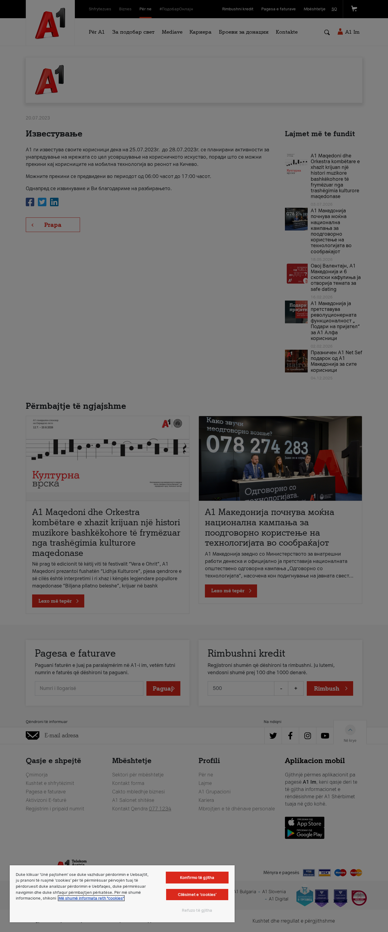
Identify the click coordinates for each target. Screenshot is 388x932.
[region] (122, 893)
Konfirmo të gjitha (197, 877)
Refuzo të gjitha (197, 910)
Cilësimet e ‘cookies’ (197, 894)
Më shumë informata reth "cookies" (91, 898)
